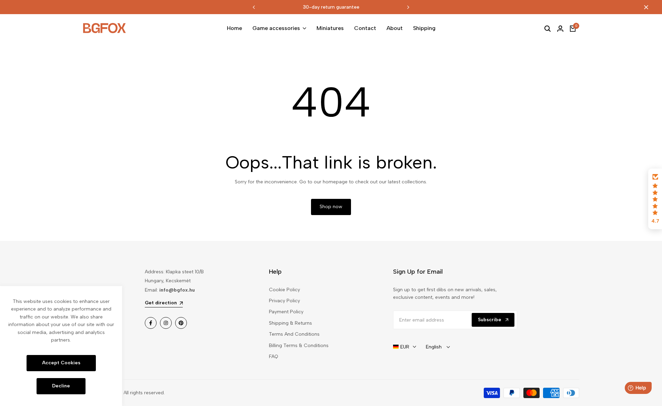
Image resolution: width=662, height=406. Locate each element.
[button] (655, 199)
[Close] (644, 7)
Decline (61, 386)
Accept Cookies (61, 363)
